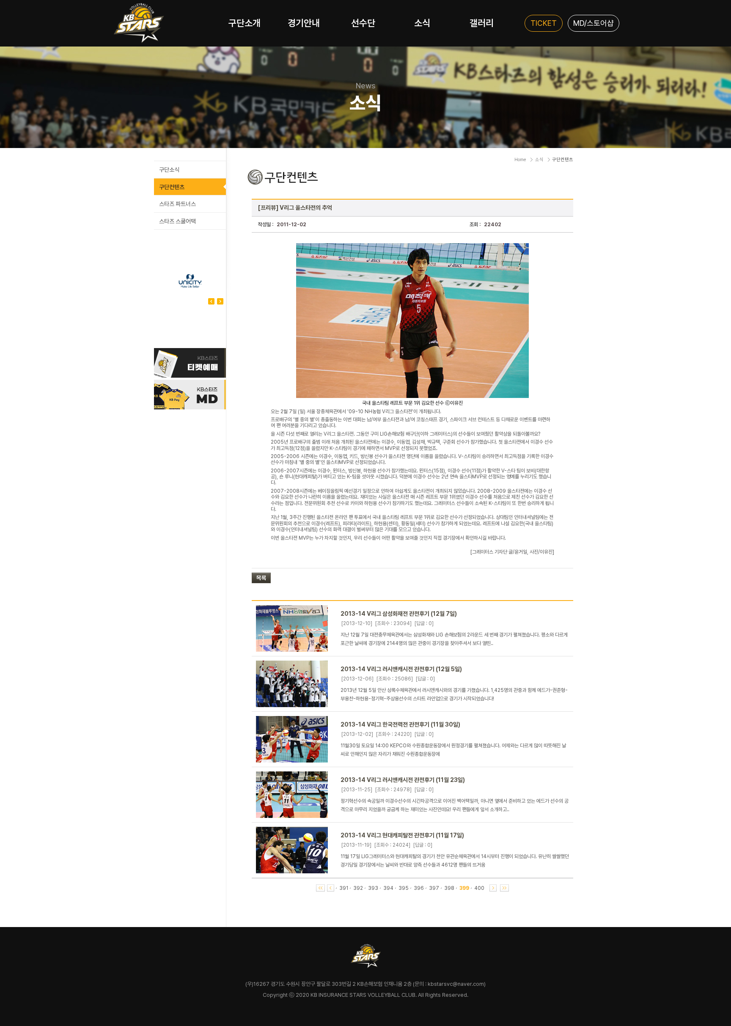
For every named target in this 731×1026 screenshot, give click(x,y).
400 (479, 888)
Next (211, 301)
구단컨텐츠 (171, 187)
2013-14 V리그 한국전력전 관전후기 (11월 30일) (400, 724)
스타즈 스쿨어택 (177, 221)
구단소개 (244, 22)
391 (343, 888)
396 (419, 888)
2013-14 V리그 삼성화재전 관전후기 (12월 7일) (399, 613)
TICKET (543, 23)
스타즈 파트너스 (177, 203)
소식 (422, 22)
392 (358, 888)
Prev (220, 301)
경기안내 (304, 22)
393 (373, 888)
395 (403, 888)
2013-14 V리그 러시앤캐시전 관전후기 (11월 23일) (403, 779)
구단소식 (169, 169)
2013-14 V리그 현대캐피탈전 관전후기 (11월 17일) (402, 835)
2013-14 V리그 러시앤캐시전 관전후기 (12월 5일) (401, 669)
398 (449, 888)
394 (388, 888)
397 (434, 888)
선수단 (363, 22)
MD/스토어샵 (593, 23)
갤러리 (482, 22)
